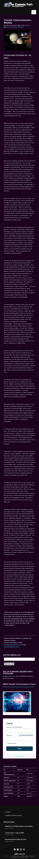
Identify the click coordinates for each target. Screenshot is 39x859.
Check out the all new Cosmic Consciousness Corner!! (18, 687)
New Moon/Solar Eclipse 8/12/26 (15, 839)
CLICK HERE (12, 676)
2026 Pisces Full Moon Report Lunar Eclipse (19, 826)
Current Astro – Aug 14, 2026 (14, 833)
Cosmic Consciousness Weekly (14, 27)
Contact (8, 812)
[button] (33, 12)
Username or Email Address (14, 727)
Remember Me (11, 743)
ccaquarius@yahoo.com (11, 647)
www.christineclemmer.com (12, 644)
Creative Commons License (14, 815)
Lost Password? (19, 756)
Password (9, 735)
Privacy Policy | (16, 856)
